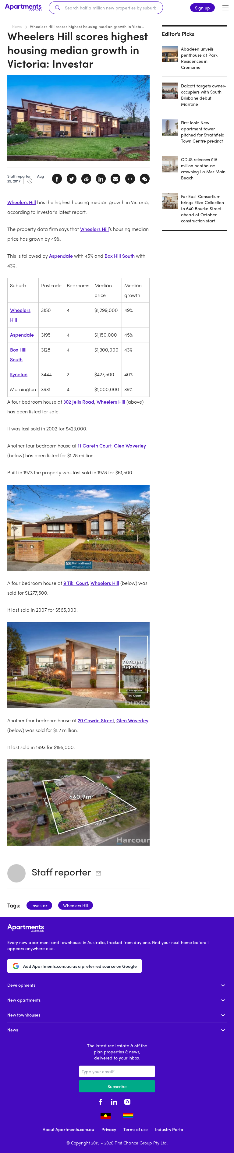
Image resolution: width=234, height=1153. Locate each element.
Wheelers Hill (21, 202)
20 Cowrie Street (96, 720)
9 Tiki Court (75, 582)
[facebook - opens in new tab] (100, 1101)
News (17, 26)
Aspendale (61, 255)
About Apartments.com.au (68, 1129)
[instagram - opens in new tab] (127, 1101)
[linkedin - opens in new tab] (114, 1101)
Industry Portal (169, 1129)
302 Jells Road (78, 401)
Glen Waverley (130, 445)
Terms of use (135, 1129)
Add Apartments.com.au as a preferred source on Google (80, 966)
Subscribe (117, 1086)
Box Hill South (120, 255)
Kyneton (18, 374)
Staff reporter (61, 872)
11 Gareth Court (95, 445)
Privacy (108, 1129)
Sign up (202, 8)
